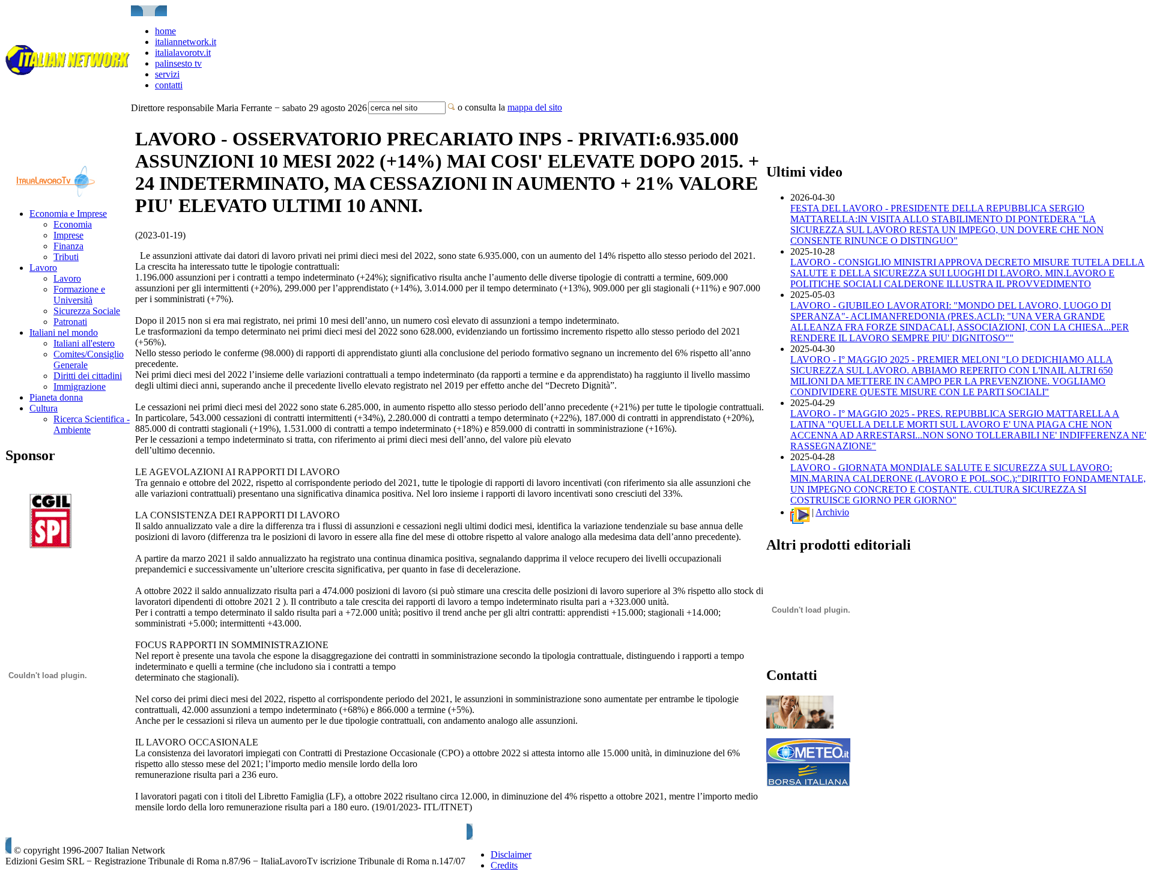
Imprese (68, 235)
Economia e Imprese (68, 213)
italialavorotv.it (183, 52)
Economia (72, 224)
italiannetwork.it (185, 42)
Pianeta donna (56, 397)
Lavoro (43, 267)
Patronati (70, 322)
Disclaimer (511, 854)
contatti (169, 85)
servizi (167, 74)
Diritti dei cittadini (87, 376)
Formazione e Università (79, 294)
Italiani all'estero (84, 343)
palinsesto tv (178, 63)
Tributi (66, 257)
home (165, 31)
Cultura (43, 408)
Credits (504, 865)
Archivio (832, 512)
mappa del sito (534, 107)
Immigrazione (79, 386)
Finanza (68, 246)
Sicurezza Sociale (86, 311)
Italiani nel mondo (63, 332)
